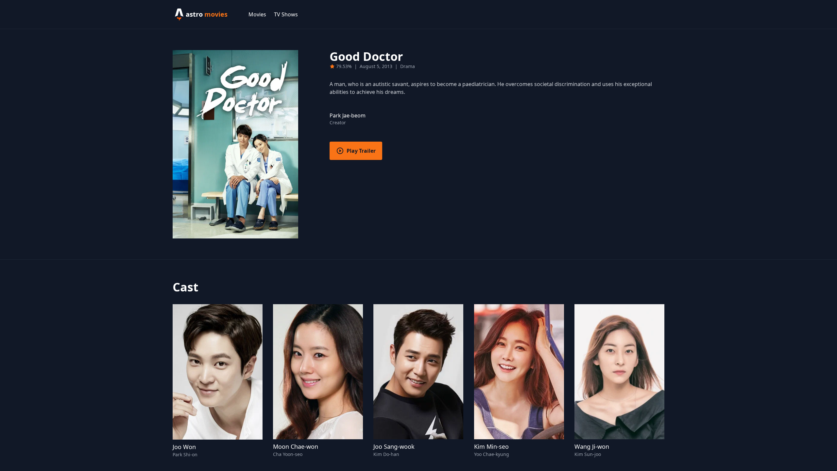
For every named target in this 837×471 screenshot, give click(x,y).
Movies (257, 14)
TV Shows (286, 14)
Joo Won (184, 447)
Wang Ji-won (591, 446)
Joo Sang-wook (394, 446)
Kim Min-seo (491, 446)
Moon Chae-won (295, 446)
